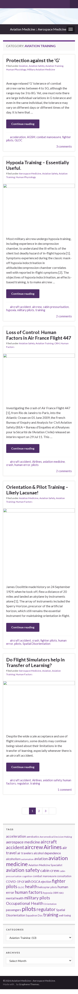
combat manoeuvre (48, 137)
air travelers (25, 853)
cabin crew (49, 870)
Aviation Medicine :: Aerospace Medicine (38, 29)
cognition (27, 876)
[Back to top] (69, 985)
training (40, 310)
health (31, 886)
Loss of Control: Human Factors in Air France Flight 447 (38, 335)
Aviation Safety (36, 65)
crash (9, 465)
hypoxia (11, 310)
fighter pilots (48, 640)
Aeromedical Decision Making (56, 836)
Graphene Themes (29, 984)
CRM (57, 343)
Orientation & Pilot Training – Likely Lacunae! (37, 489)
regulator (23, 783)
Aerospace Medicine (30, 173)
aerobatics (33, 836)
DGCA (35, 881)
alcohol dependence (47, 853)
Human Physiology (16, 69)
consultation (64, 876)
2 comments (64, 316)
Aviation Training (54, 65)
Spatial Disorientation (36, 643)
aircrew (37, 307)
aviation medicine (54, 461)
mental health (15, 898)
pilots (35, 465)
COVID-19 (13, 881)
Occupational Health (24, 903)
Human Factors (24, 501)
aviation (41, 858)
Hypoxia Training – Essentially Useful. (37, 165)
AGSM (31, 137)
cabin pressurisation (56, 307)
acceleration (18, 137)
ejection (46, 881)
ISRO (61, 893)
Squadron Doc (34, 915)
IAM (55, 892)
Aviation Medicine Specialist (45, 865)
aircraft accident (20, 307)
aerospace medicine (23, 842)
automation (27, 859)
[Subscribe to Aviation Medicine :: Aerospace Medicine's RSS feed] (5, 3)
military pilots (25, 310)
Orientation (50, 903)
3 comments (64, 146)
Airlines (37, 461)
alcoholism (13, 859)
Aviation (23, 65)
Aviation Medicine (28, 498)
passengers (13, 910)
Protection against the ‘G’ (33, 60)
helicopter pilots (47, 887)
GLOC (18, 140)
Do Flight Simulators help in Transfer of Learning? (35, 662)
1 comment (65, 789)
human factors (28, 892)
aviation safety (52, 780)
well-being (65, 915)
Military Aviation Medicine (41, 69)
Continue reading (22, 124)
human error (22, 465)
